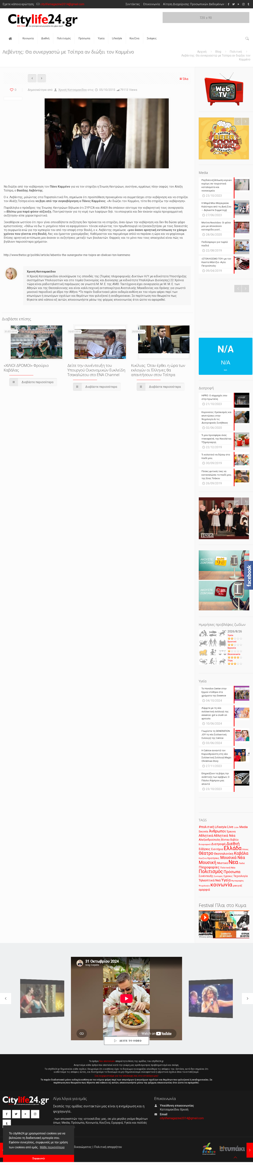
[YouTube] (238, 4)
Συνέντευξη (206, 876)
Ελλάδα (233, 848)
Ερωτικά (232, 641)
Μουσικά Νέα (232, 857)
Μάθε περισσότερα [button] (52, 1147)
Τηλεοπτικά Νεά (210, 880)
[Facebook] (228, 4)
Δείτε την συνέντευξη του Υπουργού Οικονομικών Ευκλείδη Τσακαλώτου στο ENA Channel (96, 370)
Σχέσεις (228, 876)
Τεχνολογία (240, 876)
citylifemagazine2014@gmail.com (62, 4)
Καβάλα (241, 853)
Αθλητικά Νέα (224, 835)
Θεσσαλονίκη (223, 853)
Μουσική (207, 862)
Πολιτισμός (211, 871)
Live (230, 827)
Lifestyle (221, 827)
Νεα (233, 862)
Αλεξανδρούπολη (209, 839)
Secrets (203, 831)
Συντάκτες (133, 4)
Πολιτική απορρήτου (108, 1147)
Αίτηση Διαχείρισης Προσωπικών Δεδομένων (193, 4)
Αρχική (202, 51)
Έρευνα (231, 831)
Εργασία (232, 648)
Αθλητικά (206, 835)
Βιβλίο (234, 839)
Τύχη (230, 660)
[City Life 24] (43, 20)
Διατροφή (218, 844)
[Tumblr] (248, 4)
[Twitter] (233, 4)
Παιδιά (242, 863)
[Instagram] (243, 4)
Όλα (185, 79)
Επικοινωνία (151, 4)
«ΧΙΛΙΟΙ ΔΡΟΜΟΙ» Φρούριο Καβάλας (26, 368)
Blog (218, 51)
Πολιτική (236, 51)
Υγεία (230, 635)
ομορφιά (204, 889)
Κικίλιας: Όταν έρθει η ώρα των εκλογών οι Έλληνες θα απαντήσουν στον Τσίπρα (158, 370)
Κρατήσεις (213, 858)
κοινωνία (221, 885)
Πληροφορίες (209, 867)
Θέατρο (206, 853)
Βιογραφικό (205, 844)
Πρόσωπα (232, 872)
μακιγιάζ (237, 885)
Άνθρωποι (217, 831)
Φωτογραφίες (237, 881)
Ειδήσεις (204, 849)
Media (243, 827)
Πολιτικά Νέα (227, 867)
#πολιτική (206, 827)
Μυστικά (222, 863)
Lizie (236, 827)
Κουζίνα (203, 858)
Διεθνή (233, 843)
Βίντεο (225, 839)
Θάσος (245, 849)
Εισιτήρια (217, 849)
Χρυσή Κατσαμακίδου (72, 90)
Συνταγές (218, 876)
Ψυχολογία (204, 885)
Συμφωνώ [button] (38, 1158)
